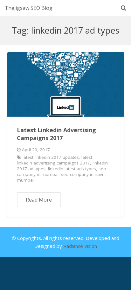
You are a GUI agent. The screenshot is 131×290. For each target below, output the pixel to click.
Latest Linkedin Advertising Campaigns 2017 (56, 134)
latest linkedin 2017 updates (51, 157)
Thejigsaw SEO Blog (28, 7)
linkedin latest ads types (72, 168)
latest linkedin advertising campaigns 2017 (55, 160)
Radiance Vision (80, 246)
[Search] (123, 8)
